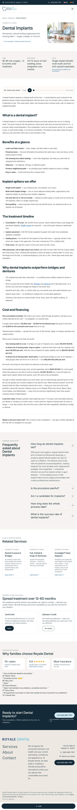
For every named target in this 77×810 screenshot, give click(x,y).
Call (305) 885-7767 (64, 715)
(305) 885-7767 (56, 2)
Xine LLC (11, 799)
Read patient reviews (36, 666)
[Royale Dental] (9, 8)
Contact (9, 758)
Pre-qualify (48, 628)
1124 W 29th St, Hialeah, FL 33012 (16, 2)
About (7, 752)
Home (4, 18)
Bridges (37, 284)
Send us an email (68, 756)
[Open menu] (72, 9)
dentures (47, 284)
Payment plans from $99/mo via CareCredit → (61, 70)
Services (11, 18)
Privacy (20, 796)
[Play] (30, 90)
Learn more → (9, 575)
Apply (9, 628)
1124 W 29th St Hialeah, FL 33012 (68, 747)
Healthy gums (26, 225)
